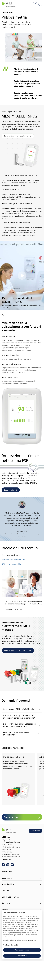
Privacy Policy (30, 940)
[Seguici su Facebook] (3, 864)
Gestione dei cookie (11, 945)
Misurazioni (7, 878)
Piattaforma (7, 871)
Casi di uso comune (10, 897)
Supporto (6, 903)
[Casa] (9, 4)
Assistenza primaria (11, 555)
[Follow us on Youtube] (12, 864)
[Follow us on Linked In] (7, 864)
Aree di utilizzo (8, 884)
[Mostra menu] (40, 4)
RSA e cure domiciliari (12, 564)
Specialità (6, 890)
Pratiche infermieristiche (13, 559)
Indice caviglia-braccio (13, 756)
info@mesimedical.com (11, 847)
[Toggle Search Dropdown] (35, 4)
